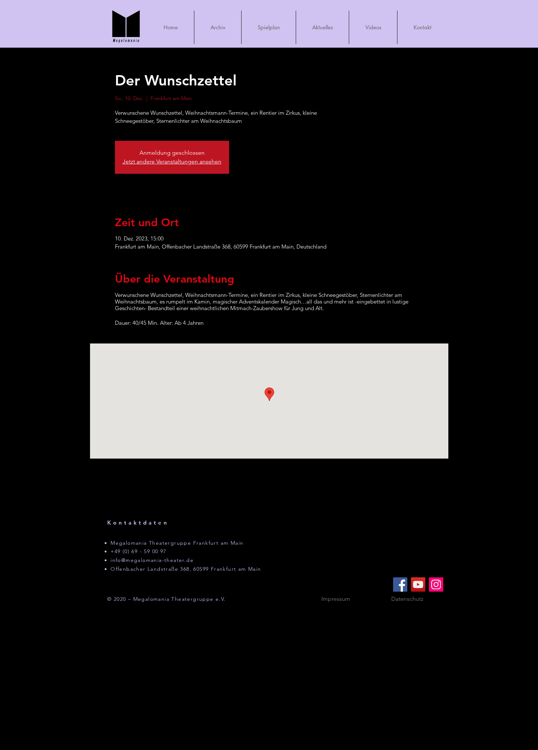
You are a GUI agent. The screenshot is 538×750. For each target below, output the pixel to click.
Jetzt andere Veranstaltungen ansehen (172, 161)
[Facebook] (400, 584)
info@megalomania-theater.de (152, 560)
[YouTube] (418, 584)
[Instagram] (436, 584)
